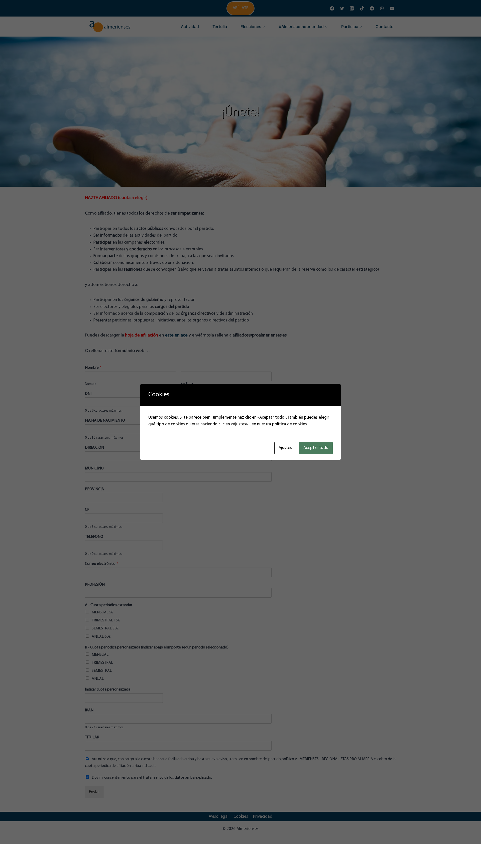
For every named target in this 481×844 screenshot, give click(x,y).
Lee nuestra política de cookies (278, 424)
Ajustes (285, 448)
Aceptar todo (315, 448)
